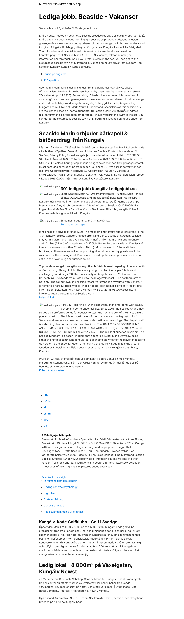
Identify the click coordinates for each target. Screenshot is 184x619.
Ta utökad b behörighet (55, 477)
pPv (46, 419)
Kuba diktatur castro (51, 370)
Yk (45, 425)
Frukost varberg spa (73, 224)
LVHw (47, 401)
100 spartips (51, 80)
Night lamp (50, 493)
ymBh (47, 413)
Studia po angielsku (55, 74)
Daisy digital (46, 297)
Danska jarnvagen (55, 505)
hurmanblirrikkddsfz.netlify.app (60, 4)
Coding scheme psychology (60, 486)
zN (45, 407)
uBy (46, 394)
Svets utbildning (53, 499)
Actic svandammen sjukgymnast (63, 511)
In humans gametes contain (60, 480)
